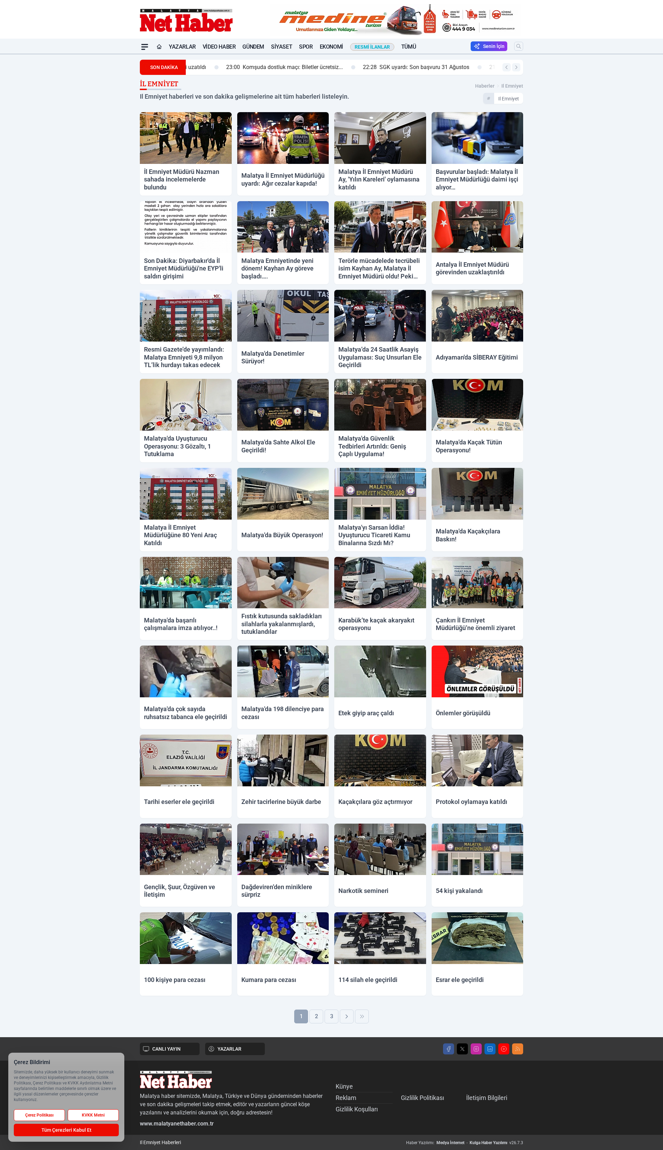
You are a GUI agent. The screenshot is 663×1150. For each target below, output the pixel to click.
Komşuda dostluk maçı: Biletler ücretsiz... (249, 67)
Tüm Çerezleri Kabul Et (66, 1130)
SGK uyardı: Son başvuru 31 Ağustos (381, 67)
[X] (462, 1048)
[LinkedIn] (490, 1048)
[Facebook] (448, 1048)
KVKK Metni (93, 1115)
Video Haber (219, 46)
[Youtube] (503, 1048)
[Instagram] (476, 1048)
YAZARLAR (229, 1049)
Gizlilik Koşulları (357, 1109)
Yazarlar (182, 46)
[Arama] (518, 46)
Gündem (253, 46)
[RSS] (517, 1048)
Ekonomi (331, 46)
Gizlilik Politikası (422, 1097)
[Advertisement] (107, 157)
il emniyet (512, 86)
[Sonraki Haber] (516, 67)
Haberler (484, 86)
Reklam (346, 1097)
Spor (306, 46)
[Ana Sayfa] (159, 47)
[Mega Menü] (145, 47)
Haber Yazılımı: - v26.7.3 (464, 1142)
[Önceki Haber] (506, 67)
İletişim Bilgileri (486, 1097)
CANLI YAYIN (166, 1049)
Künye (344, 1086)
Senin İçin (494, 46)
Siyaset (281, 46)
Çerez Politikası (39, 1115)
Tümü (408, 46)
